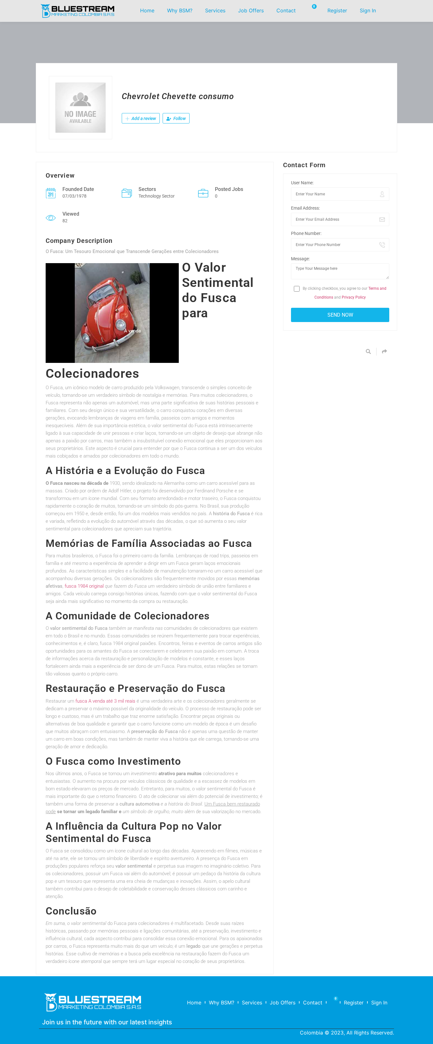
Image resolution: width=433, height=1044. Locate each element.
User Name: (302, 182)
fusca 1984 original (84, 586)
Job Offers (251, 10)
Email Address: (305, 208)
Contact (286, 10)
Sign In (368, 10)
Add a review (143, 118)
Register (337, 10)
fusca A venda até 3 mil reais (105, 701)
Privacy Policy (354, 297)
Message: (300, 258)
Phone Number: (306, 233)
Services (215, 10)
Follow (179, 118)
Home (147, 10)
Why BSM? (179, 10)
